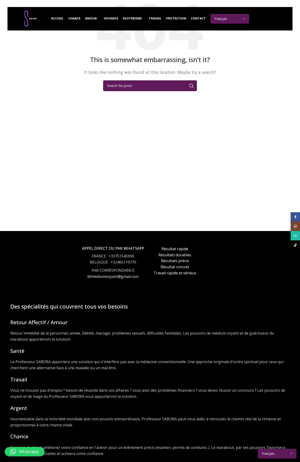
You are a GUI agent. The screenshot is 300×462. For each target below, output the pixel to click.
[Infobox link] (113, 267)
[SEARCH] (191, 85)
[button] (25, 451)
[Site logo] (30, 18)
